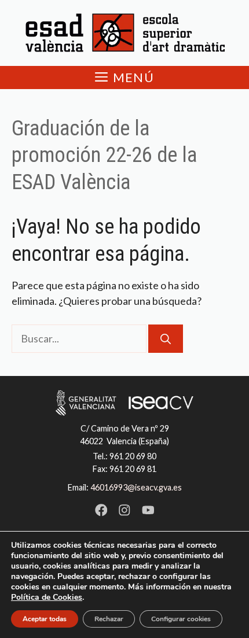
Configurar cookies (181, 619)
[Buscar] (165, 338)
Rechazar (108, 619)
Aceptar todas (45, 619)
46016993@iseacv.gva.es (136, 487)
